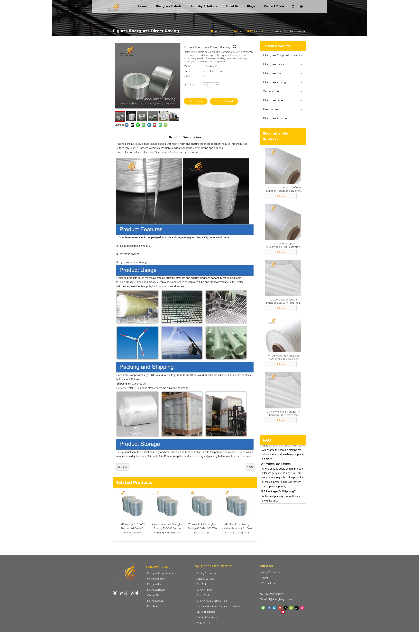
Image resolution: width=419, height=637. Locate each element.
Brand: (187, 71)
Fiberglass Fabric (156, 578)
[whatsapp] (263, 608)
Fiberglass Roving (156, 589)
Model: (187, 66)
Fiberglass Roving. (274, 82)
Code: (187, 76)
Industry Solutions (204, 6)
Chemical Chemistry (206, 617)
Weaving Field (203, 622)
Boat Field (201, 584)
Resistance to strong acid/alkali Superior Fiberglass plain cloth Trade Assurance (283, 189)
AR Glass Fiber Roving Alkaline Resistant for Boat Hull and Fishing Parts (237, 528)
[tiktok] (137, 592)
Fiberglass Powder (275, 118)
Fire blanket (271, 109)
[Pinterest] (283, 612)
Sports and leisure (205, 611)
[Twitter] (126, 592)
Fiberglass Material (168, 6)
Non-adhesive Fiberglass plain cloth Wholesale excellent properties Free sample (283, 357)
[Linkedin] (120, 592)
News (265, 577)
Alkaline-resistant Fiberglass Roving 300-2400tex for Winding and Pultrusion (167, 528)
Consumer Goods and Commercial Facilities (218, 606)
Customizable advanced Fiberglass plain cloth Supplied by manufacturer (283, 301)
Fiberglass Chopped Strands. (281, 55)
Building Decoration (206, 573)
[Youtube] (280, 608)
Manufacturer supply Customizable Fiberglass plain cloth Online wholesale (283, 245)
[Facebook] (115, 592)
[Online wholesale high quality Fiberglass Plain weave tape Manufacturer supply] (283, 390)
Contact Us (268, 583)
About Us (232, 6)
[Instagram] (302, 608)
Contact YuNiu (274, 6)
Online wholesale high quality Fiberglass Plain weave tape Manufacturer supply (283, 413)
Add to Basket (224, 101)
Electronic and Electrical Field (211, 600)
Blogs (251, 6)
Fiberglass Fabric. (274, 64)
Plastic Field (202, 595)
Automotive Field (205, 578)
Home (142, 6)
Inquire (197, 101)
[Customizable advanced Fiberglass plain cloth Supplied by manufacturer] (283, 278)
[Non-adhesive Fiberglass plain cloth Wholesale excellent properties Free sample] (283, 334)
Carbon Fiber (271, 91)
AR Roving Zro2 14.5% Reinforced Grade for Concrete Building (133, 528)
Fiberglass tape (273, 100)
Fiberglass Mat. (272, 73)
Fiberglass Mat (154, 584)
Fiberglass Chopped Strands (161, 573)
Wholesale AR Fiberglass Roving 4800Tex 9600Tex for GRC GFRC (202, 528)
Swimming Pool (204, 589)
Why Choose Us (271, 572)
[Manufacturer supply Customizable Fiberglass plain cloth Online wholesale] (283, 222)
